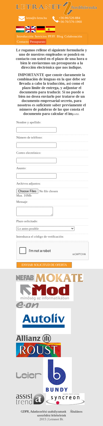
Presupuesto (38, 41)
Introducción (25, 36)
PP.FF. (52, 36)
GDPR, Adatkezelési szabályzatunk (43, 411)
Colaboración (73, 36)
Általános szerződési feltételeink (59, 413)
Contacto (23, 41)
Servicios (41, 36)
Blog (60, 36)
